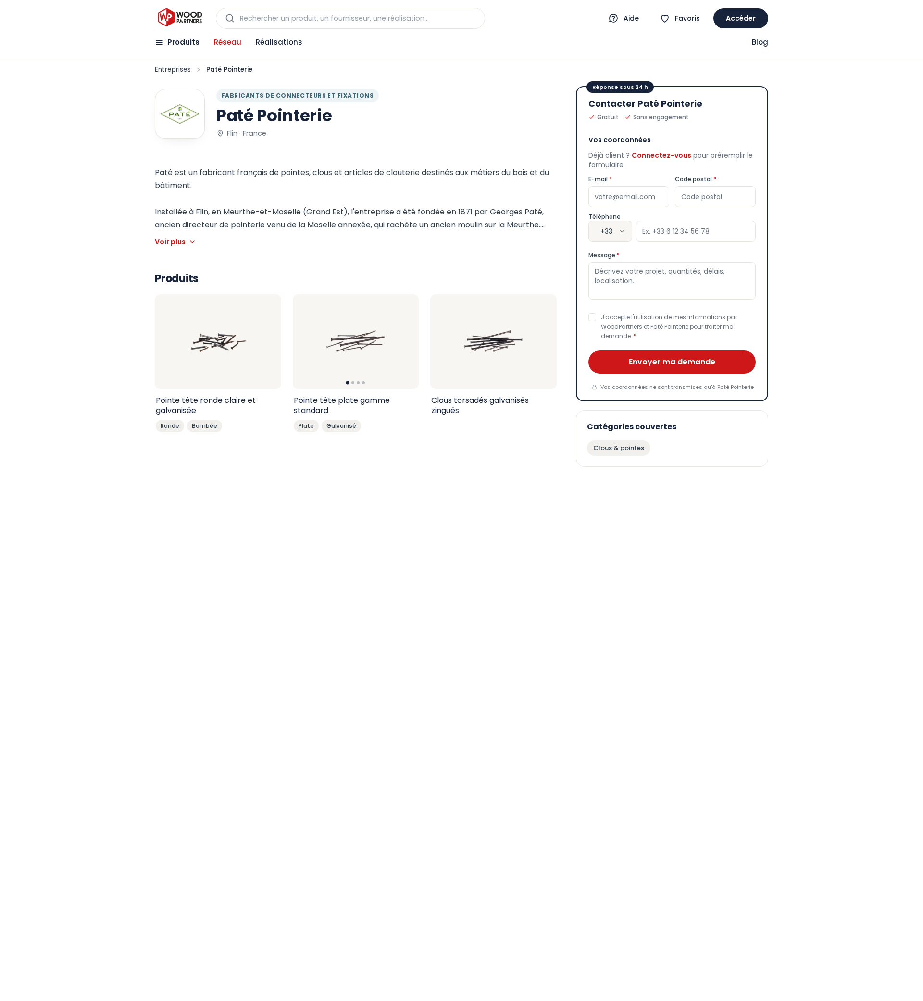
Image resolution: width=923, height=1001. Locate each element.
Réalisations (279, 42)
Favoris (687, 18)
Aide (631, 18)
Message (622, 255)
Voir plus (170, 242)
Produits (183, 42)
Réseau (227, 42)
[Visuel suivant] (406, 341)
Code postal (714, 179)
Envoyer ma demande (672, 361)
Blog (760, 42)
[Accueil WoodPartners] (179, 18)
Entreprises (173, 69)
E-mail (618, 179)
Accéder (741, 18)
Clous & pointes (618, 447)
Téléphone (604, 217)
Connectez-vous (661, 155)
